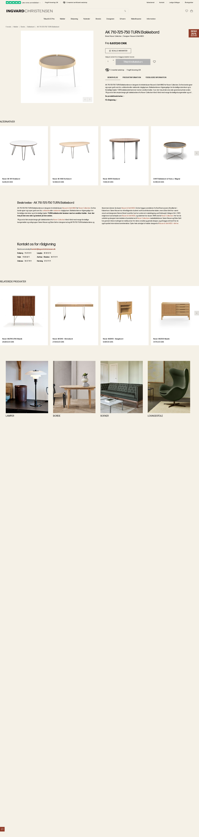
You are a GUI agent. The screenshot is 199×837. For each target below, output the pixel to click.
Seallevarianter (119, 51)
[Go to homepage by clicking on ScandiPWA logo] (29, 11)
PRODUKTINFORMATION (132, 77)
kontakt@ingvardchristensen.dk (43, 249)
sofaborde (46, 211)
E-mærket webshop (117, 70)
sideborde (56, 211)
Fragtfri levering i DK (51, 2)
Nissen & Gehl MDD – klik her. (169, 223)
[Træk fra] (113, 62)
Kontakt (161, 2)
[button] (57, 66)
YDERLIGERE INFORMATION (156, 77)
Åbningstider (189, 2)
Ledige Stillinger (174, 2)
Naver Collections (143, 218)
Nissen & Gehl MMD (69, 208)
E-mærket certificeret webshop (77, 2)
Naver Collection (84, 208)
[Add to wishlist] (154, 61)
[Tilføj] (113, 60)
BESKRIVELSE (113, 77)
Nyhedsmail (150, 2)
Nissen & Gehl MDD (128, 208)
